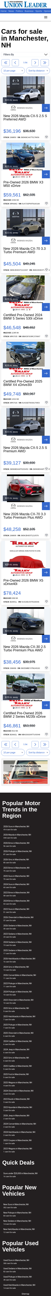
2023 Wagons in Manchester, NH (17, 1150)
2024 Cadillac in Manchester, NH (17, 1042)
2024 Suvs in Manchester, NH (16, 885)
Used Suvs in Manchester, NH (16, 1261)
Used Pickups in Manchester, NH (17, 1278)
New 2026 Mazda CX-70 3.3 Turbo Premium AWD (24, 250)
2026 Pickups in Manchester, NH (17, 852)
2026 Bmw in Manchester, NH (16, 844)
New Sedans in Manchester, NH (17, 1222)
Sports (38, 11)
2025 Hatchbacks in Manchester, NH (19, 1018)
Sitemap (25, 1294)
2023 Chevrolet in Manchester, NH (18, 1001)
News (11, 11)
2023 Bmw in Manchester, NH (16, 894)
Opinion (47, 11)
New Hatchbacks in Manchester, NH (19, 1230)
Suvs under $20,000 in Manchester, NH (20, 1175)
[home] (25, 4)
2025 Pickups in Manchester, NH (17, 1026)
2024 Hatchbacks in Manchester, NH (19, 1133)
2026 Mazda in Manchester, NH (17, 836)
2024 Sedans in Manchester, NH (17, 943)
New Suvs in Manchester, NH (16, 1206)
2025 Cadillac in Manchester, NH (17, 1067)
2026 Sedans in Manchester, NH (17, 927)
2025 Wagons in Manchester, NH (17, 1084)
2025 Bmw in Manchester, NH (16, 869)
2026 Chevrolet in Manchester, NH (18, 918)
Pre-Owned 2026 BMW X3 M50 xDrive (23, 184)
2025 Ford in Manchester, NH (16, 1075)
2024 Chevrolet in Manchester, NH (18, 1092)
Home (4, 11)
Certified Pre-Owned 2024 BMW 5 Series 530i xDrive (23, 316)
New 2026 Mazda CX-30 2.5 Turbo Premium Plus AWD (24, 648)
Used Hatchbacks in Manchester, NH (19, 1286)
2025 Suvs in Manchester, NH (16, 877)
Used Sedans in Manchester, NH (17, 1270)
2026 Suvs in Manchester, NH (16, 828)
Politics (19, 11)
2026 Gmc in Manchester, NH (16, 861)
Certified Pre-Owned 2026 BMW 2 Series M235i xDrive (24, 714)
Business (29, 11)
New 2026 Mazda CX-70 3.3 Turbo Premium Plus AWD (24, 515)
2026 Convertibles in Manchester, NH (19, 976)
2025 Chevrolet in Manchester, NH (18, 1034)
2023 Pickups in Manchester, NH (17, 985)
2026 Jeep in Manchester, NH (16, 1117)
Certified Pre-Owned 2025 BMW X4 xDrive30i (22, 383)
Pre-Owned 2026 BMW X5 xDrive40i (23, 582)
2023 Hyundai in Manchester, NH (17, 1108)
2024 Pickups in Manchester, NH (17, 993)
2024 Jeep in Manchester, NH (16, 1051)
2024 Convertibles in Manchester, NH (19, 1125)
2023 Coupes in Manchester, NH (17, 1141)
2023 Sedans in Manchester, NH (17, 935)
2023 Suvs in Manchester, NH (16, 910)
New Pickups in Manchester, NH (17, 1214)
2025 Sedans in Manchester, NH (17, 952)
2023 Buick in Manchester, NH (16, 1100)
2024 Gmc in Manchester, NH (16, 968)
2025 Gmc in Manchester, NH (16, 1009)
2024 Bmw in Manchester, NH (16, 902)
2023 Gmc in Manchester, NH (16, 1059)
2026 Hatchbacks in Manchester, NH (19, 960)
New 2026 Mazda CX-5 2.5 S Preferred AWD (25, 117)
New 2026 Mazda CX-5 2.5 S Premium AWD (25, 449)
